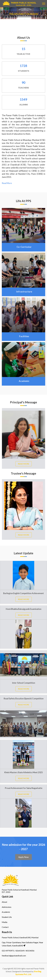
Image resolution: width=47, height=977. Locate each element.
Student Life (7, 917)
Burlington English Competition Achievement (23, 593)
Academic (6, 912)
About (4, 902)
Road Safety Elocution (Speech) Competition (24, 698)
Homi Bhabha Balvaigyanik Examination (23, 609)
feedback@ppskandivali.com (14, 955)
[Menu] (43, 3)
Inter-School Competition (23, 683)
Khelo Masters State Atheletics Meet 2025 (23, 772)
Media (4, 922)
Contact (5, 927)
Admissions (6, 907)
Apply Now (23, 857)
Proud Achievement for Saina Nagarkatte (23, 788)
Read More (7, 183)
